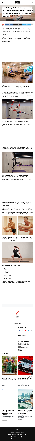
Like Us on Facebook (22, 335)
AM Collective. (21, 432)
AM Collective (14, 434)
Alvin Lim (9, 434)
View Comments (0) (17, 323)
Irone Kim (17, 317)
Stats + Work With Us (23, 434)
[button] (2, 2)
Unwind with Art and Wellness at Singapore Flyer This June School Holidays (25, 412)
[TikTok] (31, 331)
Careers (18, 434)
